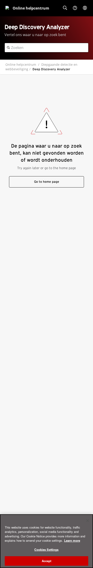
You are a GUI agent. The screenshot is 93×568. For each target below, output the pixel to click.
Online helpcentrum (20, 64)
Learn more (72, 540)
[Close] (88, 521)
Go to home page (46, 181)
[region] (46, 541)
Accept (46, 561)
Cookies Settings (46, 549)
